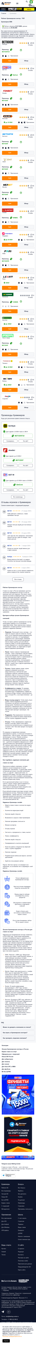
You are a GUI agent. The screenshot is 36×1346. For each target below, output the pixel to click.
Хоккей (4, 1251)
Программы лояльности (25, 1209)
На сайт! (25, 441)
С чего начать (22, 1218)
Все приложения (7, 1218)
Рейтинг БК (5, 1188)
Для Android (5, 1224)
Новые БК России (7, 1056)
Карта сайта (21, 1270)
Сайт (9, 61)
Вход (32, 6)
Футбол (4, 1248)
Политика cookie (23, 1261)
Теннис (4, 1254)
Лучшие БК (5, 1194)
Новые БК (5, 1197)
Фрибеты (20, 1191)
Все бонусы (21, 1188)
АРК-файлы (5, 1230)
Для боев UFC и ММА (9, 1066)
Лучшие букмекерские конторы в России (15, 1049)
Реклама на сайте (23, 1258)
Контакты (21, 1254)
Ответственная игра (24, 1239)
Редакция (21, 1251)
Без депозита (22, 1194)
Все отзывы (18, 579)
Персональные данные (25, 1264)
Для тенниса (6, 1061)
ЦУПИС (20, 1233)
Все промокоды (18, 497)
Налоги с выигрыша (24, 1236)
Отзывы (30, 45)
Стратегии (21, 1221)
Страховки (21, 1206)
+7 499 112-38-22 (13, 1319)
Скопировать (10, 441)
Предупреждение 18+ (24, 1267)
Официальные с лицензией (11, 1054)
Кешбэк (20, 1197)
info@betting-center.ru (12, 1316)
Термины (20, 1224)
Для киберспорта (7, 1059)
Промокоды (21, 1203)
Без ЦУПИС (5, 1200)
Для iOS (4, 1221)
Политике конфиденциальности (12, 1336)
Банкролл (21, 1230)
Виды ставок (22, 1227)
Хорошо (6, 1341)
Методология (6, 1209)
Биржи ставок (6, 1203)
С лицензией (5, 1206)
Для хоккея (5, 1064)
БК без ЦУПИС (6, 1071)
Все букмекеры (6, 1191)
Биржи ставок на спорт (9, 1051)
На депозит (21, 1200)
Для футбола (6, 1069)
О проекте (21, 1248)
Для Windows (6, 1227)
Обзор (26, 61)
